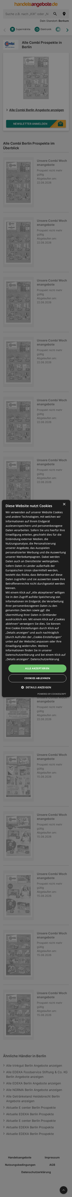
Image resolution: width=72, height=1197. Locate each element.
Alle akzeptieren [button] (37, 668)
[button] (36, 687)
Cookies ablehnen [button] (37, 678)
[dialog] (36, 598)
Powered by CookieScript (51, 694)
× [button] (64, 504)
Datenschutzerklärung (45, 659)
